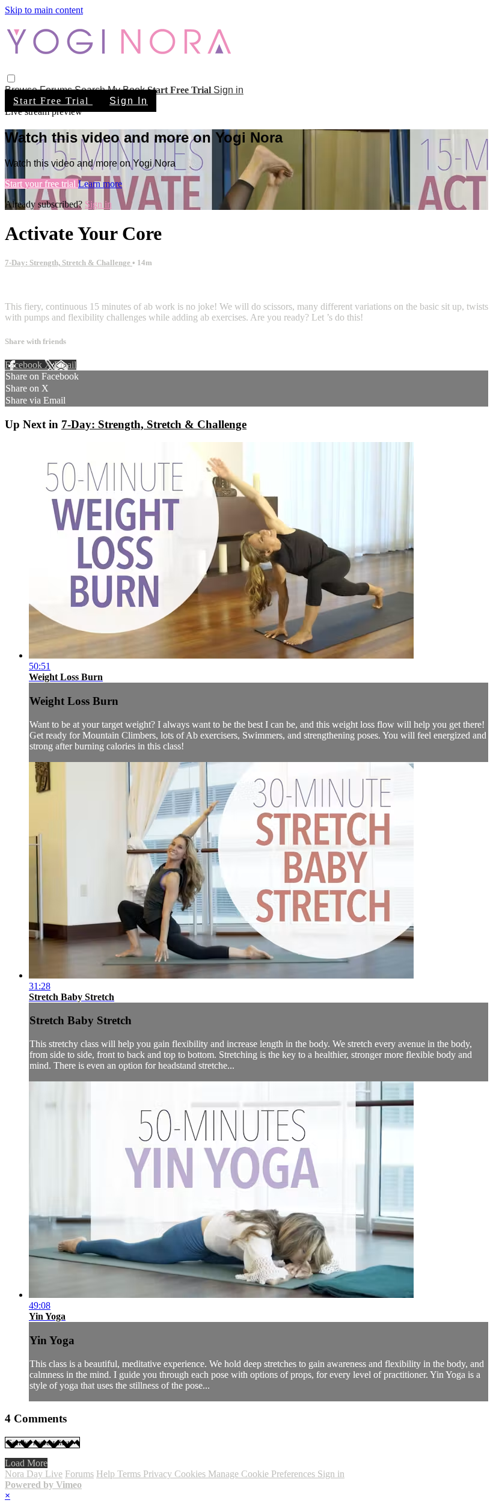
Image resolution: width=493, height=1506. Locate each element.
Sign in (228, 90)
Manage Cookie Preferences (262, 1474)
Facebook (24, 365)
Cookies (191, 1474)
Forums (79, 1474)
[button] (11, 78)
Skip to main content (44, 10)
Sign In (128, 101)
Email (65, 365)
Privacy (158, 1474)
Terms (130, 1474)
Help (106, 1474)
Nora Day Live (34, 1474)
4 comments (28, 286)
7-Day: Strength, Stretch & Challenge (68, 262)
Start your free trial (41, 184)
